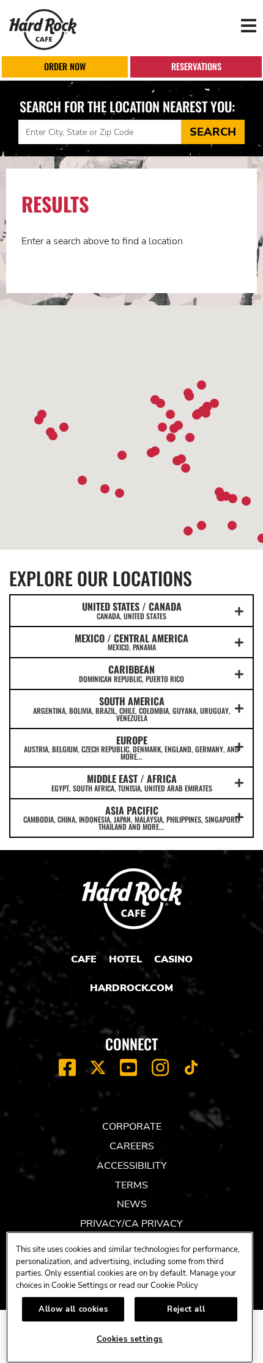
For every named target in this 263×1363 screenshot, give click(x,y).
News (132, 1204)
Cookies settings (130, 1339)
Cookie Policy (174, 1285)
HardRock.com (131, 988)
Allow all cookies (73, 1309)
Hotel (125, 959)
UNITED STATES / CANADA (132, 610)
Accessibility (132, 1165)
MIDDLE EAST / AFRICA (131, 782)
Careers (131, 1146)
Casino (173, 959)
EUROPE (131, 747)
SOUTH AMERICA (132, 708)
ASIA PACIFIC (131, 817)
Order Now (65, 66)
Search (213, 132)
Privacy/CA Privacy (131, 1223)
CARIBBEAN (131, 673)
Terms (131, 1185)
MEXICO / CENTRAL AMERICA (131, 642)
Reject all (186, 1309)
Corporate (131, 1126)
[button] (170, 437)
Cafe (84, 959)
